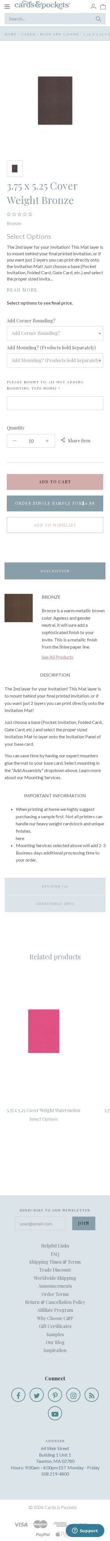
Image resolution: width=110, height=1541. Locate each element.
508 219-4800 (55, 1473)
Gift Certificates (55, 1326)
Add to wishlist (55, 525)
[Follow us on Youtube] (55, 1413)
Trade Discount (55, 1270)
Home (11, 34)
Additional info (55, 903)
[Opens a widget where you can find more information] (84, 1531)
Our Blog (55, 1342)
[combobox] (55, 333)
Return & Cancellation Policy (55, 1302)
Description (55, 571)
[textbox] (55, 333)
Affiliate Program (55, 1310)
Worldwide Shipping (55, 1278)
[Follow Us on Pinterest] (55, 1395)
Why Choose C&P (55, 1318)
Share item (79, 440)
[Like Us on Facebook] (18, 1395)
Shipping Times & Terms (55, 1262)
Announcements (55, 1286)
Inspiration (55, 1350)
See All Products (57, 657)
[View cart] (102, 6)
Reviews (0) (55, 886)
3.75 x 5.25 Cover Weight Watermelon (43, 1110)
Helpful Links (55, 1246)
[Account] (93, 6)
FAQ (55, 1254)
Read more (22, 290)
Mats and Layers (59, 34)
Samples (55, 1334)
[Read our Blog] (92, 1395)
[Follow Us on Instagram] (73, 1395)
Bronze (14, 223)
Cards (28, 34)
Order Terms (55, 1294)
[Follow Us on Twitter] (37, 1395)
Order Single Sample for (55, 503)
